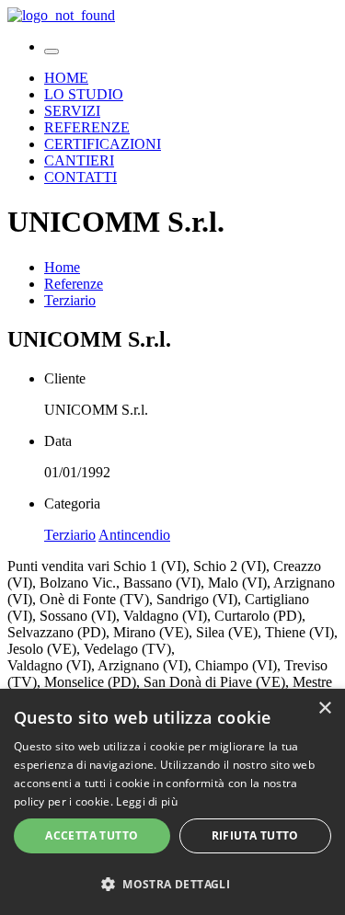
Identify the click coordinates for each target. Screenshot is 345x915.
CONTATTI (80, 177)
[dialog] (172, 802)
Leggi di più (147, 801)
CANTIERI (79, 160)
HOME (66, 78)
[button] (172, 883)
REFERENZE (87, 127)
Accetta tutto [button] (91, 835)
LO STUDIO (83, 94)
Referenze (73, 284)
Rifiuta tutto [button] (255, 835)
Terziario (70, 300)
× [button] (324, 708)
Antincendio (134, 535)
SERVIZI (72, 111)
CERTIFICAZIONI (102, 144)
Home (62, 267)
